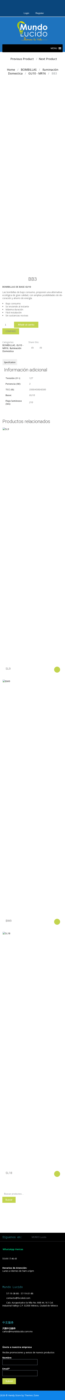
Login (26, 13)
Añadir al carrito (26, 324)
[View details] (32, 546)
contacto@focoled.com (18, 1297)
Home (11, 69)
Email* (6, 1368)
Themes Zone (31, 1395)
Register (39, 13)
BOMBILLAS (29, 69)
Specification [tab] (9, 362)
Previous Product (21, 59)
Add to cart (57, 670)
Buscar (9, 1200)
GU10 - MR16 (37, 73)
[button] (54, 48)
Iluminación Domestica (11, 350)
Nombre (7, 1357)
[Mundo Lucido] (32, 30)
